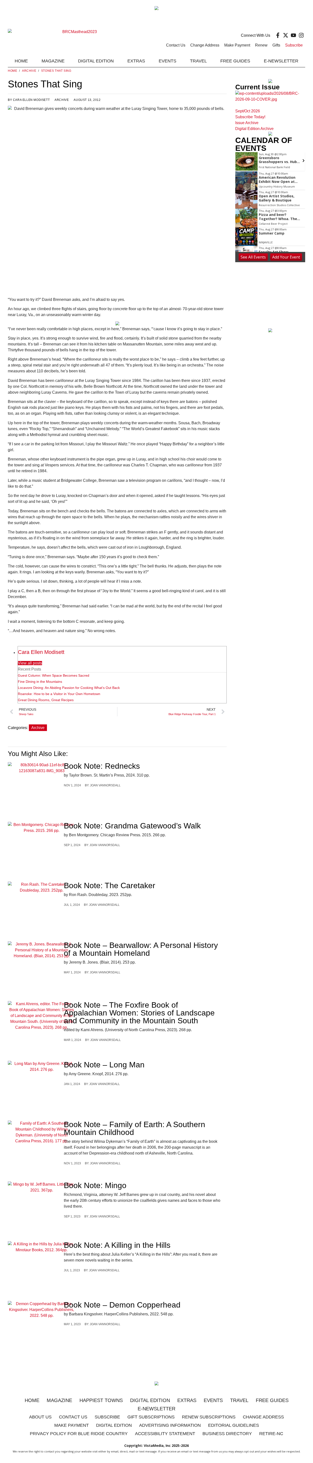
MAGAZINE (53, 61)
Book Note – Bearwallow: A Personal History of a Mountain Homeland (141, 949)
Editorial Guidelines (233, 1425)
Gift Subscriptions (151, 1417)
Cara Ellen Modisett (41, 652)
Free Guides (235, 61)
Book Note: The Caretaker (109, 885)
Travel (198, 61)
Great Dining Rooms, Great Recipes (46, 700)
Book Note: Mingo (95, 1185)
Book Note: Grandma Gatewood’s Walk (132, 825)
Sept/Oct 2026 (247, 111)
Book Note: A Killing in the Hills (117, 1245)
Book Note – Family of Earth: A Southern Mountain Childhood (134, 1128)
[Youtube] (293, 35)
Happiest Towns (101, 1400)
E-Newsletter (281, 61)
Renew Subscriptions (208, 1417)
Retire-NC (271, 1433)
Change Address (204, 45)
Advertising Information (170, 1425)
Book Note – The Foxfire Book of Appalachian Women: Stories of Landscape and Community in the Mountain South (139, 1013)
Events (167, 61)
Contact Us (175, 45)
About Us (40, 1417)
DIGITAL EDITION (96, 61)
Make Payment (237, 45)
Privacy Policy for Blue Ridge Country (79, 1433)
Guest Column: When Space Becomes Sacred (53, 675)
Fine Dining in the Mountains (40, 682)
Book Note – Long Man (104, 1064)
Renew (261, 45)
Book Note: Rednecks (102, 766)
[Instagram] (301, 35)
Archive (29, 70)
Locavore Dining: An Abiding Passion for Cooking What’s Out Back (69, 688)
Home (21, 61)
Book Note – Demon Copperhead (122, 1304)
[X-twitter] (286, 35)
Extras (186, 1400)
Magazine (59, 1400)
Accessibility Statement (165, 1433)
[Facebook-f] (278, 35)
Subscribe (294, 45)
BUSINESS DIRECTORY (227, 1433)
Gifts (276, 45)
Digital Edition (150, 1400)
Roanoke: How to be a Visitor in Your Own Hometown (59, 694)
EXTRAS (136, 61)
